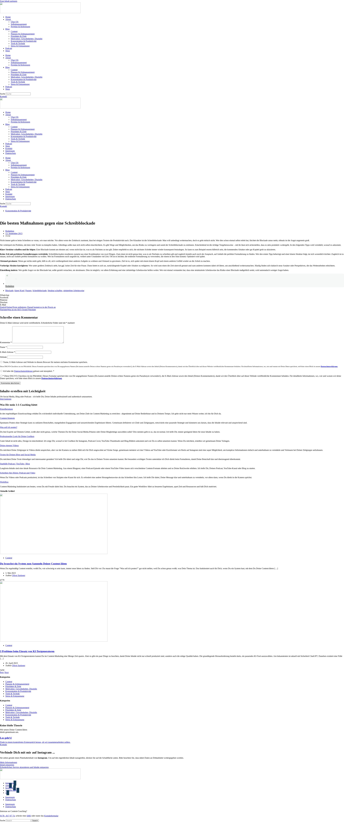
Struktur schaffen (55, 290)
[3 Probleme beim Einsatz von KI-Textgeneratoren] (54, 641)
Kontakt (8, 148)
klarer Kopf (19, 290)
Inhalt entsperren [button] (7, 765)
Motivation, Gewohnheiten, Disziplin (26, 39)
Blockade (9, 290)
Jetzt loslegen (5, 399)
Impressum (10, 151)
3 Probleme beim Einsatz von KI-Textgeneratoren (27, 651)
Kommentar (6, 342)
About (8, 19)
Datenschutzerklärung (329, 366)
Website (3, 357)
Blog (7, 29)
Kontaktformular (51, 816)
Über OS (14, 22)
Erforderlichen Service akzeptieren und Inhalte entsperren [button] (24, 767)
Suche (2, 94)
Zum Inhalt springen (8, 1)
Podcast (8, 48)
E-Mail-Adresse (7, 352)
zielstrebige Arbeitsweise (73, 290)
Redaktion (9, 286)
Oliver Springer (18, 575)
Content (14, 31)
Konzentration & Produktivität (23, 41)
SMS (29, 816)
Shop (7, 51)
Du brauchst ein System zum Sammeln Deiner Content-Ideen (33, 563)
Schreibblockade (40, 290)
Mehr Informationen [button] (8, 762)
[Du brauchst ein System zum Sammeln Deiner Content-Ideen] (54, 553)
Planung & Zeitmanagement (23, 34)
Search (35, 821)
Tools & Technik (18, 43)
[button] (172, 295)
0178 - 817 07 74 (7, 816)
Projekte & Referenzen (20, 26)
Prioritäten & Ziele (18, 36)
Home (8, 17)
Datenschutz (10, 153)
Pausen (28, 290)
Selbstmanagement (19, 24)
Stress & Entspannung (20, 46)
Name (3, 347)
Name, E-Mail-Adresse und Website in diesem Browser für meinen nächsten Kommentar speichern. (45, 362)
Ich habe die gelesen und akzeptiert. (28, 371)
